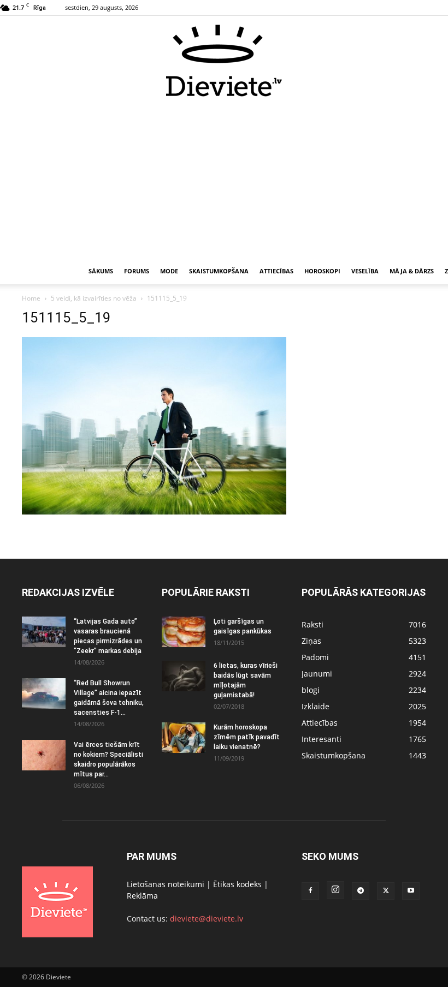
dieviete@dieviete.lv (206, 918)
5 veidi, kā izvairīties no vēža (94, 298)
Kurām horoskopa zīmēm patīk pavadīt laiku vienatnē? (247, 737)
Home (31, 298)
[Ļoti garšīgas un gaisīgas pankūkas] (183, 632)
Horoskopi (322, 271)
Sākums (101, 271)
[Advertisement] (224, 179)
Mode (169, 271)
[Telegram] (360, 891)
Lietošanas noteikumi (165, 884)
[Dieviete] (224, 60)
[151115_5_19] (154, 511)
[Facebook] (310, 891)
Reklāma (142, 895)
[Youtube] (411, 891)
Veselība (365, 271)
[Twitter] (385, 891)
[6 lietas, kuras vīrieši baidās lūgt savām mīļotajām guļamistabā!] (183, 676)
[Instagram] (335, 890)
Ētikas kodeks (237, 884)
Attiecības (276, 271)
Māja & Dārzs (412, 271)
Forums (136, 271)
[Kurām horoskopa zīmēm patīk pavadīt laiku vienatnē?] (183, 737)
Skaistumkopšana (219, 271)
